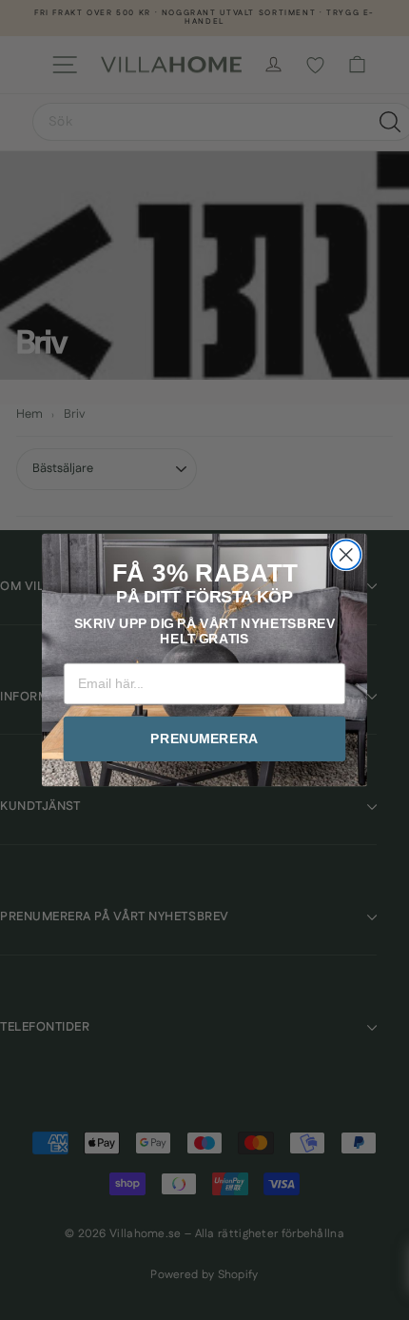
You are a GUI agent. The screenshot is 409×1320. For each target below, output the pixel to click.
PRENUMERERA (204, 739)
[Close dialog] (345, 555)
